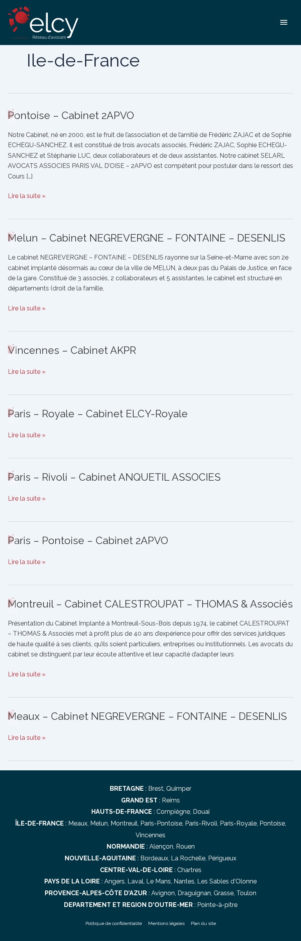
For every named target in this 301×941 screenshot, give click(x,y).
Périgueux (222, 858)
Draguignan (194, 893)
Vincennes (150, 835)
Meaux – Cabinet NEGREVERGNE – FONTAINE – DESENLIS (147, 716)
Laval (135, 881)
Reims (171, 800)
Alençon (161, 846)
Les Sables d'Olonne (227, 881)
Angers (114, 881)
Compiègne (173, 811)
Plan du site (203, 923)
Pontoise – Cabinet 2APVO (71, 115)
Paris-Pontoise (161, 823)
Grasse (224, 893)
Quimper (178, 788)
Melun (99, 823)
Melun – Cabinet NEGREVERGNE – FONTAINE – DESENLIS (146, 238)
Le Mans (158, 881)
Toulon (246, 893)
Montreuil (124, 823)
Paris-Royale (238, 823)
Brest (155, 788)
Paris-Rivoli (201, 823)
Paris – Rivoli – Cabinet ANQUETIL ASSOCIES (114, 477)
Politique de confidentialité (113, 923)
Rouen (185, 846)
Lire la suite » (26, 196)
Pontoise (272, 823)
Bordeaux (154, 858)
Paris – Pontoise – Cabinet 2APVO (88, 540)
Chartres (189, 870)
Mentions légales (166, 923)
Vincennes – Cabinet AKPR (72, 350)
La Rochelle (188, 858)
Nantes (184, 881)
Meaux (77, 823)
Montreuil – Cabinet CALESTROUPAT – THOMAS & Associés (150, 604)
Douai (201, 811)
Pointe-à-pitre (217, 905)
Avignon (163, 893)
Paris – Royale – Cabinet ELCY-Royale (98, 414)
